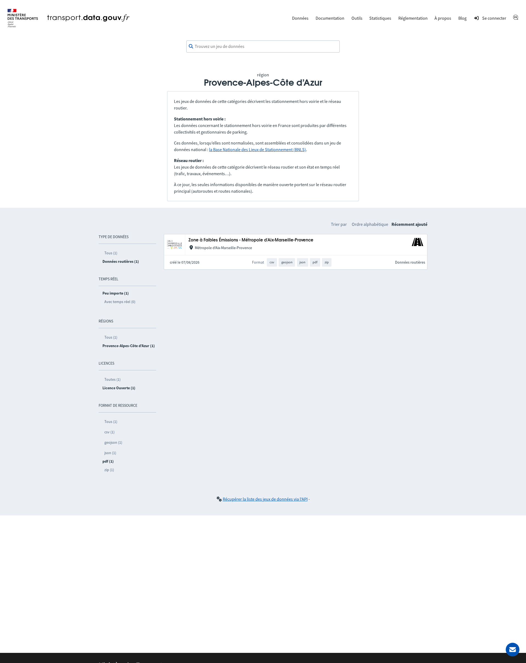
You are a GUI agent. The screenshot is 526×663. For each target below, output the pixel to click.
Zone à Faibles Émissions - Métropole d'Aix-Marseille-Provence (250, 240)
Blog (462, 18)
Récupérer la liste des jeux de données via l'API (265, 499)
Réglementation (413, 18)
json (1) (110, 452)
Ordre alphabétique (370, 224)
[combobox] (263, 47)
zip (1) (109, 469)
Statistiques (380, 18)
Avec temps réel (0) (119, 301)
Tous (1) (110, 252)
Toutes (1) (112, 379)
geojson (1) (113, 442)
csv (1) (109, 431)
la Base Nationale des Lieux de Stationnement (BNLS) (257, 149)
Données (300, 18)
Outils (356, 18)
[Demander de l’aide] (512, 649)
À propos (442, 18)
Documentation (330, 18)
